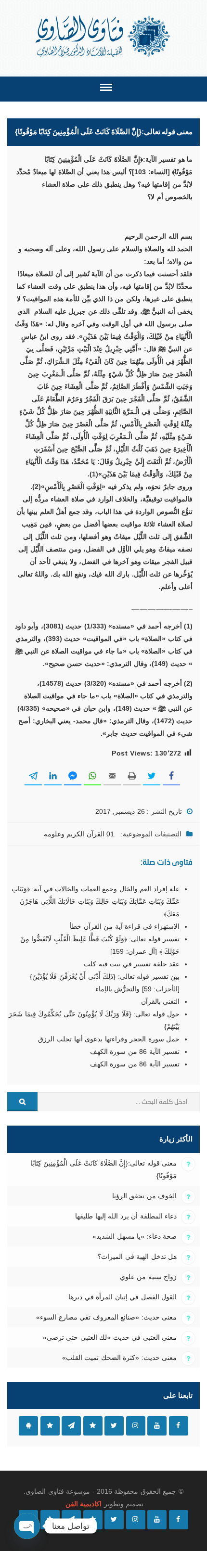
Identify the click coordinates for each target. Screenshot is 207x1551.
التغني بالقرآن (160, 1001)
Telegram (71, 1426)
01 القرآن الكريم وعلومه (79, 834)
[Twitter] (114, 1519)
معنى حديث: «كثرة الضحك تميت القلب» (119, 1357)
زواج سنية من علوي (148, 1277)
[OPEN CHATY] (27, 1526)
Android (28, 1426)
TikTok (93, 1426)
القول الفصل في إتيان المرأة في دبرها (122, 1297)
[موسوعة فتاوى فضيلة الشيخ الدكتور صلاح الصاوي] (103, 36)
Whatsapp (50, 1426)
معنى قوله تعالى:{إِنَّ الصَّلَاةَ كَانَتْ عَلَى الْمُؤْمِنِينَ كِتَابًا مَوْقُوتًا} (103, 1169)
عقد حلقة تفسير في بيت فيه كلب (132, 964)
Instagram (135, 1426)
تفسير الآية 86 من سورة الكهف (135, 1051)
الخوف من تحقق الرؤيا (144, 1196)
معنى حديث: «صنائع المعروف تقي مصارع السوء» (106, 1317)
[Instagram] (135, 1519)
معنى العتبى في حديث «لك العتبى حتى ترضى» (110, 1337)
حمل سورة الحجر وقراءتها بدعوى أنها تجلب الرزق (109, 1039)
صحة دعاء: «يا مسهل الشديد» (134, 1236)
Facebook (178, 1426)
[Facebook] (178, 1519)
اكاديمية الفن (83, 1504)
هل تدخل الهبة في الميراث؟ (137, 1256)
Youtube (157, 1426)
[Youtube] (157, 1519)
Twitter (114, 1426)
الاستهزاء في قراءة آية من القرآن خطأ (125, 926)
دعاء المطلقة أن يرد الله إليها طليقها (126, 1216)
